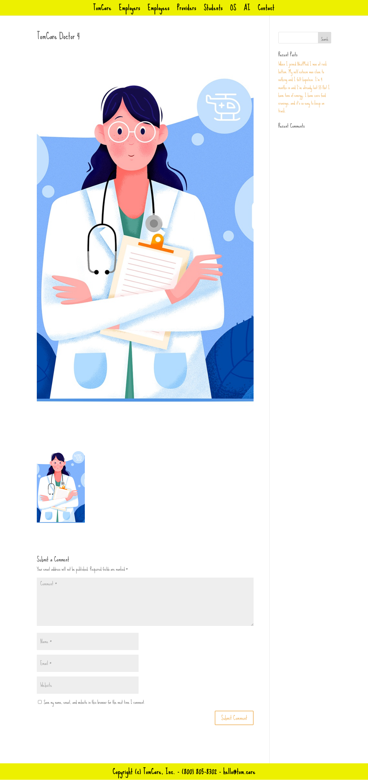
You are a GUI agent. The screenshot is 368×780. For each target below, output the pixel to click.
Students (213, 10)
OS (233, 10)
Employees (159, 10)
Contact (266, 10)
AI (247, 10)
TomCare (102, 10)
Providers (186, 10)
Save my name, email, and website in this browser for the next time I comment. (94, 702)
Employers (129, 10)
